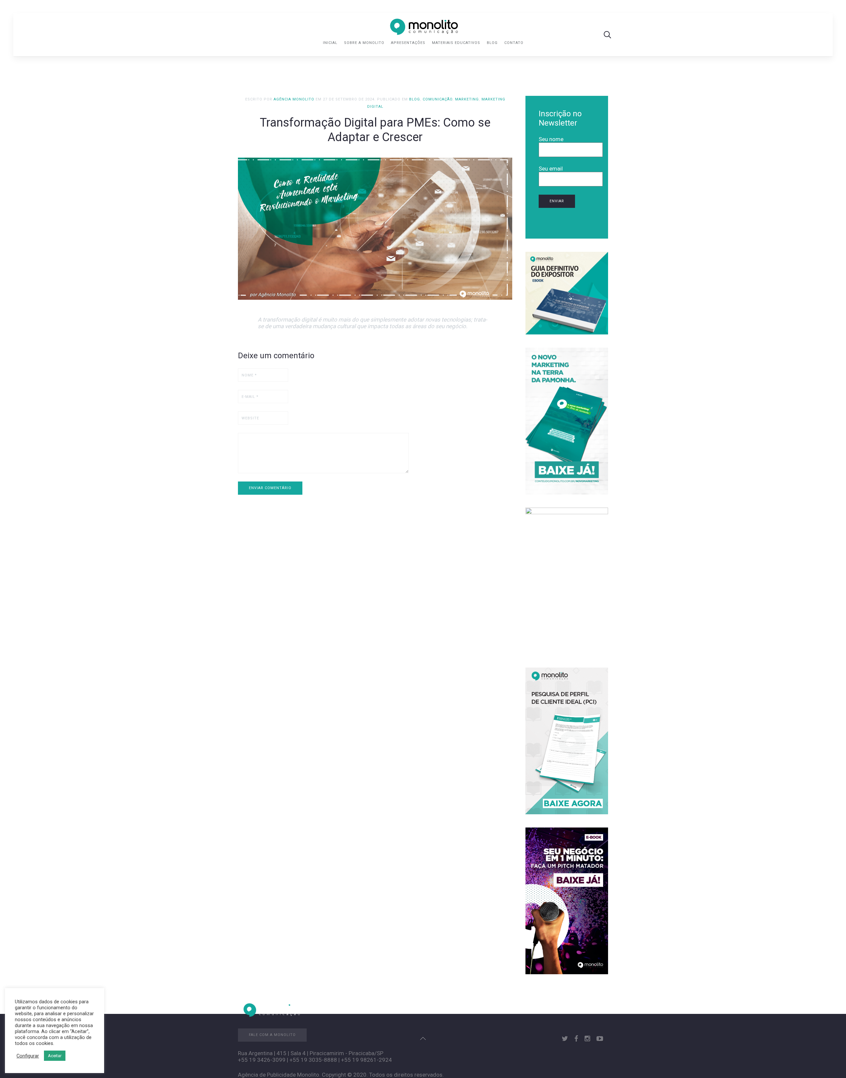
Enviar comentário (270, 488)
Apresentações (408, 43)
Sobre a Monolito (364, 43)
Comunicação (437, 99)
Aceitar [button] (54, 1055)
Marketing (467, 99)
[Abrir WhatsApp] (829, 1061)
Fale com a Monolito (272, 1035)
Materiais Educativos (456, 43)
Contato (513, 43)
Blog (492, 43)
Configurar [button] (28, 1056)
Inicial (330, 43)
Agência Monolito (294, 99)
